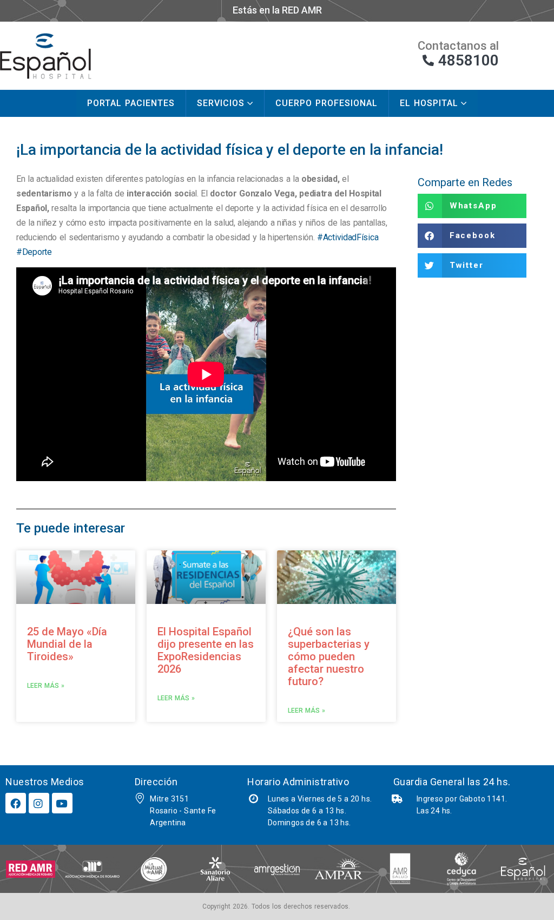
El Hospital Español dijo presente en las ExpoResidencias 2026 (205, 650)
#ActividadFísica (347, 237)
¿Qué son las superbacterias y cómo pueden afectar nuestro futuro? (329, 656)
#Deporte (34, 252)
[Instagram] (39, 803)
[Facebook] (15, 803)
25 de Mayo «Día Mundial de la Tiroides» (67, 644)
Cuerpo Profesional (326, 103)
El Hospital (429, 103)
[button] (472, 206)
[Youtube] (62, 803)
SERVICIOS (221, 103)
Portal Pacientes (131, 103)
